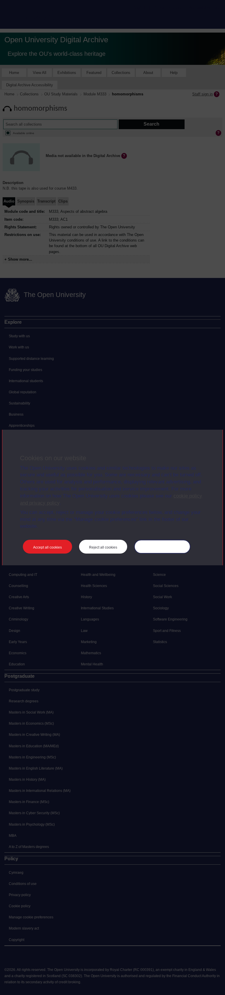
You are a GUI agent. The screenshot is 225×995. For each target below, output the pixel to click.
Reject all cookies (103, 547)
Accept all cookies (47, 547)
